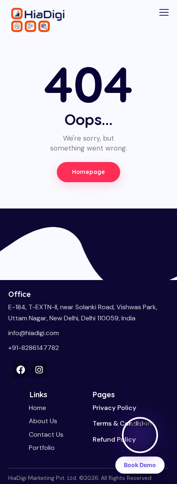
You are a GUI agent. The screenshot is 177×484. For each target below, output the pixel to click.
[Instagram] (39, 369)
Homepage (88, 172)
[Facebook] (20, 369)
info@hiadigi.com (33, 333)
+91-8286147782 (33, 347)
